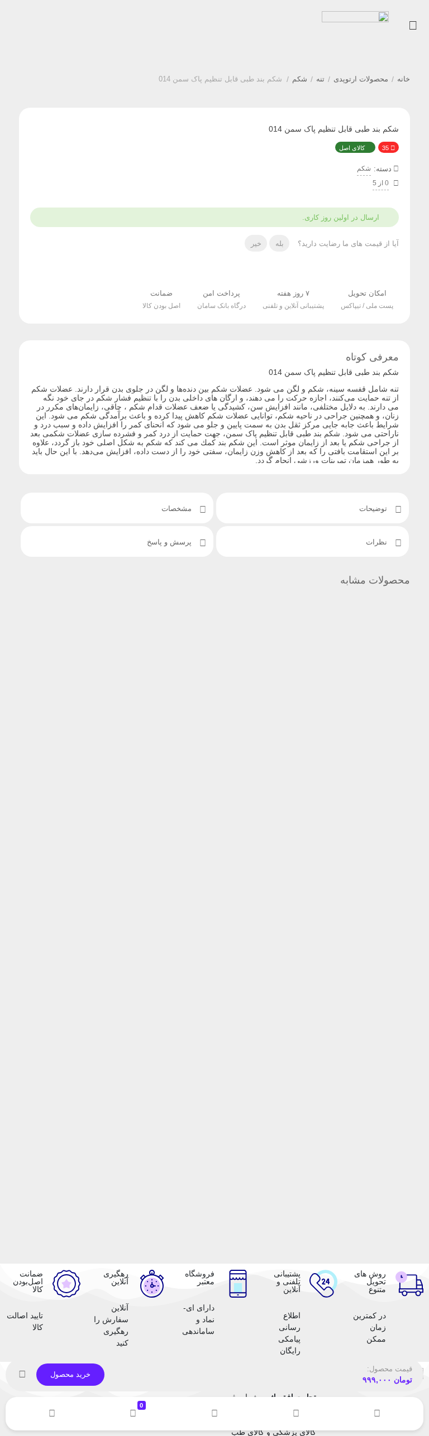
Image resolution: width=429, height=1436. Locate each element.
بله (279, 243)
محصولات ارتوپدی (360, 79)
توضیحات (374, 508)
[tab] (312, 508)
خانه (403, 79)
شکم (299, 79)
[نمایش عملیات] (22, 1374)
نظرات (377, 542)
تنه (320, 79)
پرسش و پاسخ (170, 542)
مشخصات (177, 508)
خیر (256, 243)
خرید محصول (70, 1374)
